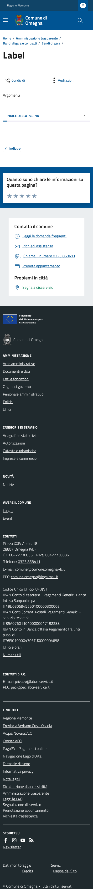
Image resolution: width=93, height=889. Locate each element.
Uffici (7, 409)
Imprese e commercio (19, 458)
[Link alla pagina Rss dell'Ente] (31, 840)
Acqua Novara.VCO (17, 733)
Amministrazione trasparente (37, 38)
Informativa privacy (18, 771)
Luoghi (8, 510)
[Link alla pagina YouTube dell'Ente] (23, 840)
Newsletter (12, 847)
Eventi (8, 518)
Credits (27, 871)
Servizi (56, 865)
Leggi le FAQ (13, 799)
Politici (8, 402)
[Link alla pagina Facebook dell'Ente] (6, 840)
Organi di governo (17, 386)
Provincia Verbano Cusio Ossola (27, 725)
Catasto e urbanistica (19, 451)
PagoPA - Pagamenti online (24, 748)
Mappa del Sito (65, 871)
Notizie (8, 484)
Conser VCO (12, 741)
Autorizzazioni (14, 443)
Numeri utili (12, 655)
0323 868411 (29, 561)
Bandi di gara (50, 43)
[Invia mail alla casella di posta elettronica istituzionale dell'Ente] (40, 569)
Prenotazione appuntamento (25, 810)
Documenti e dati (16, 371)
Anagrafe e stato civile (20, 435)
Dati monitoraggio (17, 865)
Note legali (11, 779)
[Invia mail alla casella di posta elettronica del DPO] (34, 681)
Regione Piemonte (18, 5)
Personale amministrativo (23, 394)
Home (7, 38)
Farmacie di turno (16, 764)
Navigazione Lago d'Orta (22, 756)
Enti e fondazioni (16, 379)
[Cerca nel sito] (78, 20)
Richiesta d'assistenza (20, 816)
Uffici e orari (12, 647)
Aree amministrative (19, 363)
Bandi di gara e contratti (20, 43)
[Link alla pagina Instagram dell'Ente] (14, 840)
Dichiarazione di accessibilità (25, 786)
